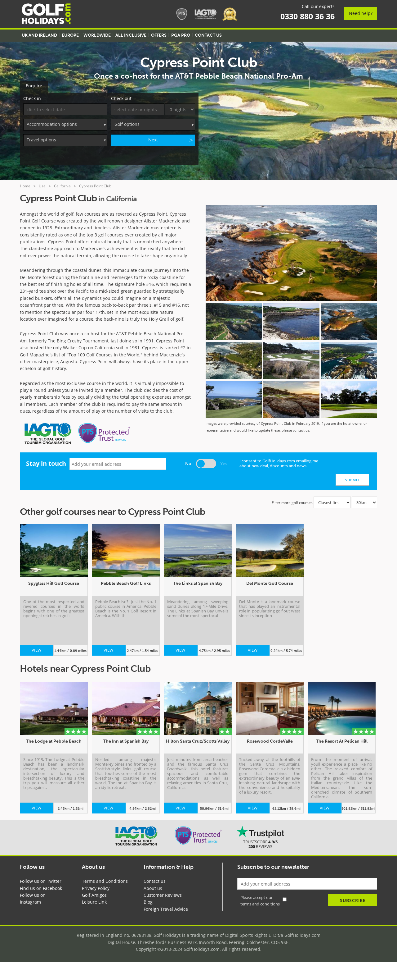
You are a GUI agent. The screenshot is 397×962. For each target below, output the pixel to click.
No (188, 463)
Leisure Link (94, 902)
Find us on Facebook (41, 888)
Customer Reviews (163, 895)
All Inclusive (130, 35)
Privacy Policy (95, 888)
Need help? (360, 13)
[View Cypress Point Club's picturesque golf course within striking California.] (291, 399)
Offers (159, 35)
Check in (32, 98)
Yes (223, 463)
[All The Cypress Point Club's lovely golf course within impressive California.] (349, 321)
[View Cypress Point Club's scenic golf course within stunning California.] (234, 399)
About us (153, 888)
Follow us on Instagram (33, 898)
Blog (148, 902)
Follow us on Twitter (40, 881)
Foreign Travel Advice (166, 909)
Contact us (155, 881)
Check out (121, 98)
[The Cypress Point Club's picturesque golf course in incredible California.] (349, 360)
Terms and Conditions (105, 881)
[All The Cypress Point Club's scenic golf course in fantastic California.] (291, 360)
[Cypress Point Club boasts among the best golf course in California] (349, 399)
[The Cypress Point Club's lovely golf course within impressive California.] (234, 360)
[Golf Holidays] (46, 14)
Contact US (208, 35)
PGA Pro (180, 35)
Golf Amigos (94, 895)
